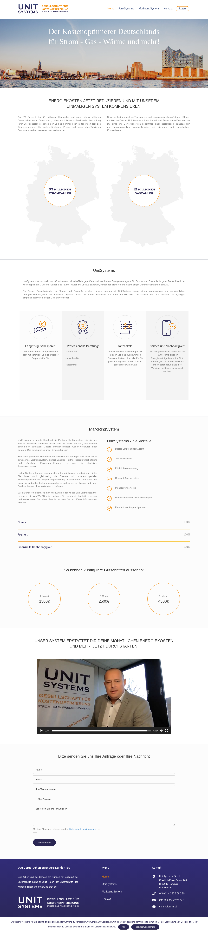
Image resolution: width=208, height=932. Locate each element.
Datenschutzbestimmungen (83, 829)
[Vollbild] (166, 730)
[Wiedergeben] (41, 730)
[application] (104, 696)
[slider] (101, 730)
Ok (123, 927)
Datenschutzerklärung (145, 927)
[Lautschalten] (161, 730)
